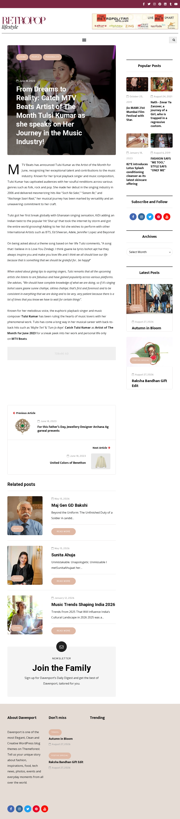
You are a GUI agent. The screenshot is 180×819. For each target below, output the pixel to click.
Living (22, 57)
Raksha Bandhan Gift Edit (149, 383)
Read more (63, 531)
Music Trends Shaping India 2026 (83, 604)
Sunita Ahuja (63, 554)
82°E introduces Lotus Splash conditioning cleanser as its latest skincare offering (137, 174)
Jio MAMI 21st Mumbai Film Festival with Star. (135, 114)
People (35, 57)
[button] (84, 40)
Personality (52, 57)
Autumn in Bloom (146, 328)
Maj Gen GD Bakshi (69, 505)
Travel (136, 307)
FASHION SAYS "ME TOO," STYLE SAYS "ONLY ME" (161, 164)
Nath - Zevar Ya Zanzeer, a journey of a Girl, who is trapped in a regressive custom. (161, 114)
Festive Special (141, 360)
